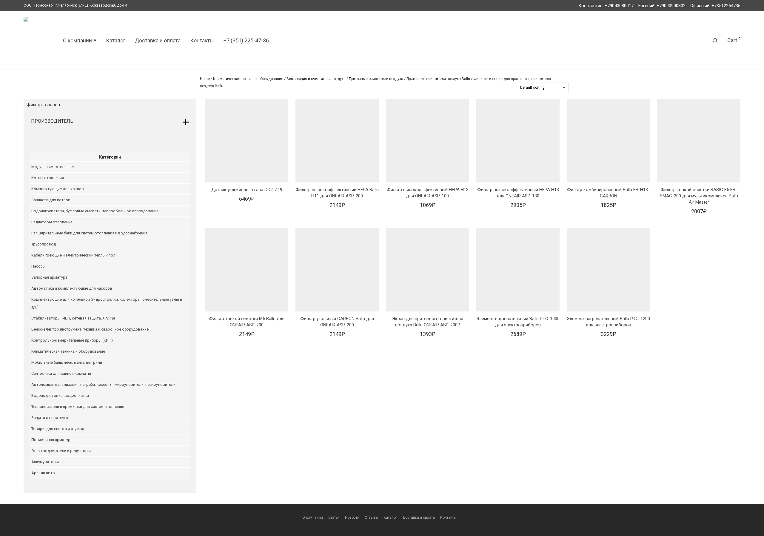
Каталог (115, 40)
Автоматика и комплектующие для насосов (71, 288)
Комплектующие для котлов (57, 189)
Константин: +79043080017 (606, 6)
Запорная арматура (49, 277)
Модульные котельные (52, 167)
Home (205, 79)
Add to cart (247, 200)
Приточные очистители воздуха (376, 79)
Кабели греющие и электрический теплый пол (73, 255)
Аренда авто (43, 473)
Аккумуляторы (45, 462)
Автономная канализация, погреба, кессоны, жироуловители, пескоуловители (103, 384)
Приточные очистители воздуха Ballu (438, 79)
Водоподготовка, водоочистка (60, 395)
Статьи (334, 517)
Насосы (38, 266)
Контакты (202, 40)
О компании (312, 517)
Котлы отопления (47, 178)
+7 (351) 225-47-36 (246, 40)
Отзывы (371, 517)
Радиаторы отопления (52, 222)
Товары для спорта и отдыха (57, 428)
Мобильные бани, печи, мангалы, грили (66, 362)
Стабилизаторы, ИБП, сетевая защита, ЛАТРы (73, 318)
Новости (352, 517)
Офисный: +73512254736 (715, 6)
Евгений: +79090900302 (662, 6)
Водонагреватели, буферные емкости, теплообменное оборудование (94, 211)
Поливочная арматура (52, 439)
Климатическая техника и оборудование (248, 79)
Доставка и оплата (158, 40)
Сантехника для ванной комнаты (61, 373)
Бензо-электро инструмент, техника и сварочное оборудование (90, 329)
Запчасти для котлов (50, 200)
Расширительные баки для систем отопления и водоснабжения (89, 233)
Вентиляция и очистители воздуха (316, 79)
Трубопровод (43, 244)
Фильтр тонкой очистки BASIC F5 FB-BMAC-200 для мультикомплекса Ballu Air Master (699, 196)
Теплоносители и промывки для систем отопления (77, 406)
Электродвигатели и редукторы (61, 451)
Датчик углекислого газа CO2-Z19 (246, 189)
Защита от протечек (49, 417)
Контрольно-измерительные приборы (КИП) (72, 340)
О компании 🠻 (79, 40)
